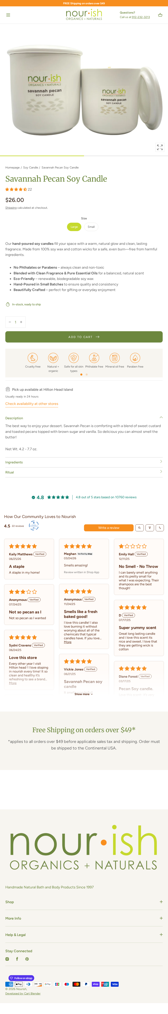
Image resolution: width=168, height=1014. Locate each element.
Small (91, 227)
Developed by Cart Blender (23, 993)
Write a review (108, 528)
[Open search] (139, 527)
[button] (8, 15)
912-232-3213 (141, 17)
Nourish (21, 989)
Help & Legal (15, 935)
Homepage (12, 167)
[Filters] (149, 527)
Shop (9, 902)
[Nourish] (84, 14)
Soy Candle (30, 167)
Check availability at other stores (31, 403)
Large (74, 227)
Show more (82, 694)
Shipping (11, 208)
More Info (13, 918)
